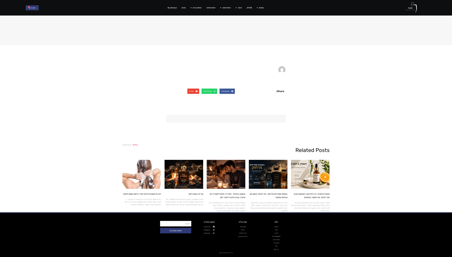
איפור (240, 7)
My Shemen (172, 7)
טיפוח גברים (197, 7)
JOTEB (249, 7)
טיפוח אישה (226, 7)
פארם (184, 7)
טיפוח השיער (210, 7)
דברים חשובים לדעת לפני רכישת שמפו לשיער (142, 194)
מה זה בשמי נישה (195, 194)
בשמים (261, 7)
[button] (227, 91)
